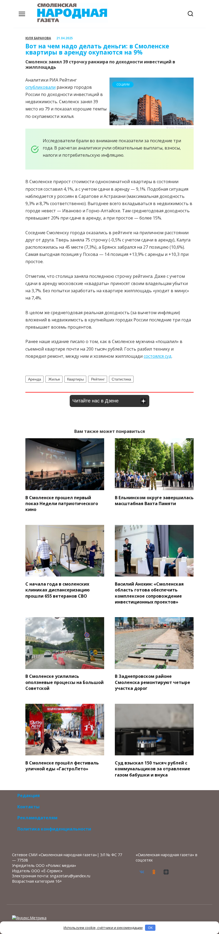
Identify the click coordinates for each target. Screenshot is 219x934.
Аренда (34, 379)
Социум (123, 84)
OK (150, 927)
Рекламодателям (37, 818)
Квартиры (75, 379)
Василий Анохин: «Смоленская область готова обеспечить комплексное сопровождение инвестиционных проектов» (149, 593)
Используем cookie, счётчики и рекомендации (103, 927)
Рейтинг (98, 379)
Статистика (121, 379)
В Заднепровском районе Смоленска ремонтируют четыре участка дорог (152, 682)
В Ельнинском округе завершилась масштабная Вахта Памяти (154, 500)
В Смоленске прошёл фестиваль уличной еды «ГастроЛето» (62, 765)
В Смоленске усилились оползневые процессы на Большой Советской (64, 682)
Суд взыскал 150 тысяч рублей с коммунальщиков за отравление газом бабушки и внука (152, 769)
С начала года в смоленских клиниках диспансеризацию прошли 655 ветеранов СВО (57, 590)
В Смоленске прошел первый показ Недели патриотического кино (61, 503)
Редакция (28, 795)
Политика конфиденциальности (54, 829)
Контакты (28, 807)
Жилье (54, 379)
